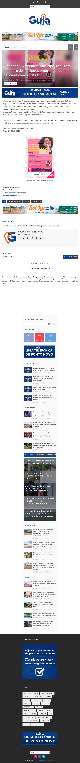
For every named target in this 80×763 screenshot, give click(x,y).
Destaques (29, 455)
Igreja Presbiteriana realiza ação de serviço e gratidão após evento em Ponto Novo (44, 445)
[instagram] (37, 2)
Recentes (40, 455)
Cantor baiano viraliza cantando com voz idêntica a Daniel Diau (39, 475)
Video (41, 724)
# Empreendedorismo (14, 201)
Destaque (27, 703)
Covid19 (48, 696)
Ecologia (36, 703)
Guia (25, 714)
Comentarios (51, 455)
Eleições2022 (28, 707)
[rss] (45, 2)
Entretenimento (29, 710)
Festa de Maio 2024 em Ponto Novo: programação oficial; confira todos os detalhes (43, 624)
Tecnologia (45, 720)
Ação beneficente (47, 693)
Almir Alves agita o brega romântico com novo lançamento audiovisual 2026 (44, 414)
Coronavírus (38, 696)
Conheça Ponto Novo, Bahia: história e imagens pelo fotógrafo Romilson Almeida (39, 513)
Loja (50, 714)
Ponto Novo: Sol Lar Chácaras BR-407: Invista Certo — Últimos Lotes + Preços (44, 424)
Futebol (49, 710)
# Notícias (26, 201)
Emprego (39, 707)
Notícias (27, 717)
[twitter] (33, 2)
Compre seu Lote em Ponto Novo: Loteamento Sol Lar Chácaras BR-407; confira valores (44, 544)
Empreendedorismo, (33, 80)
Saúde (26, 720)
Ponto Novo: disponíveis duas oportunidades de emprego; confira (43, 398)
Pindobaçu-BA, (50, 80)
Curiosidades (36, 700)
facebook (74, 257)
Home (7, 47)
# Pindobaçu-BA (37, 201)
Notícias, (43, 80)
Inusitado (32, 714)
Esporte (41, 710)
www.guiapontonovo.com (12, 195)
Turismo (26, 724)
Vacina (34, 724)
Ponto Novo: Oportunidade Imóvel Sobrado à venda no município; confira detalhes (44, 555)
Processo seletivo (44, 717)
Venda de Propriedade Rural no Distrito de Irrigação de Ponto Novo (43, 605)
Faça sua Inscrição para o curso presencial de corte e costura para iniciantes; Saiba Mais (44, 594)
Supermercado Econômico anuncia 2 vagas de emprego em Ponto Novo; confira (44, 379)
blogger (67, 257)
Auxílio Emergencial (31, 693)
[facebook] (41, 2)
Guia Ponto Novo (41, 760)
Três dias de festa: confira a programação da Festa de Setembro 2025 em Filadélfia (42, 435)
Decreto (47, 700)
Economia (45, 703)
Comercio (27, 696)
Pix (33, 717)
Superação (34, 720)
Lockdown (42, 714)
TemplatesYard (52, 760)
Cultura (26, 700)
